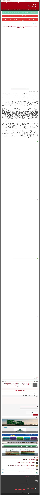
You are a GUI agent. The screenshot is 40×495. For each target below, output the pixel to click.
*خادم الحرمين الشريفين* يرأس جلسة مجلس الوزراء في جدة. (20, 16)
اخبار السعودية (36, 480)
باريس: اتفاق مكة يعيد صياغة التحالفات (26, 12)
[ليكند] (7, 1)
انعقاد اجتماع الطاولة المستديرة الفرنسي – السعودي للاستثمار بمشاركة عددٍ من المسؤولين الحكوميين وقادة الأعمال (21, 465)
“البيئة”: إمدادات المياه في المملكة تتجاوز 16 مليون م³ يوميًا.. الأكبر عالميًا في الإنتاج (27, 453)
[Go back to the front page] (31, 488)
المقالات (22, 9)
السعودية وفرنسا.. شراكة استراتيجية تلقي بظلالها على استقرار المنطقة (26, 471)
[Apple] (11, 1)
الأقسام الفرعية (27, 476)
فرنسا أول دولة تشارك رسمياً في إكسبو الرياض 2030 (29, 459)
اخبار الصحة (27, 480)
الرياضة (24, 9)
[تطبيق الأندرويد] (10, 1)
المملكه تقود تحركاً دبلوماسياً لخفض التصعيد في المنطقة (31, 424)
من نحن (4, 9)
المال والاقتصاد (36, 485)
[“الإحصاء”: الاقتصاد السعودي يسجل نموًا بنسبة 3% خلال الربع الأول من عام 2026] (20, 437)
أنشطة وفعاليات (26, 482)
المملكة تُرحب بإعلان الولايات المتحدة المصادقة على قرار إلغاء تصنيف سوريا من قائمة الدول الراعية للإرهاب (20, 19)
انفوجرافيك (11, 9)
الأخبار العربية (36, 479)
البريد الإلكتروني (35, 407)
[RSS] (2, 1)
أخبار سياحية (27, 481)
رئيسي (37, 482)
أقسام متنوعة (18, 9)
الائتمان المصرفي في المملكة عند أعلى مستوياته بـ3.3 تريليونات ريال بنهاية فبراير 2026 (27, 446)
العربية (33, 9)
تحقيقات (14, 9)
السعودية (28, 9)
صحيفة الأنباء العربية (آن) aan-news (32, 5)
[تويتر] (3, 1)
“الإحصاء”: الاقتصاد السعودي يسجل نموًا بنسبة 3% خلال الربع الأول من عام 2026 (28, 439)
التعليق (37, 396)
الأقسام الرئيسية (36, 476)
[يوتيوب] (6, 1)
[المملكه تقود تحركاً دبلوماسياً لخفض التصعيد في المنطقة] (20, 422)
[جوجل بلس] (4, 1)
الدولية (35, 9)
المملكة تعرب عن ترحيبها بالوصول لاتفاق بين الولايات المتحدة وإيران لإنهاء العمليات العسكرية (26, 431)
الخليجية (30, 9)
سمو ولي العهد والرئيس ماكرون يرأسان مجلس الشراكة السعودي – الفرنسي (26, 462)
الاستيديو (8, 9)
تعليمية (37, 377)
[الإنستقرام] (8, 1)
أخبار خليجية (36, 481)
